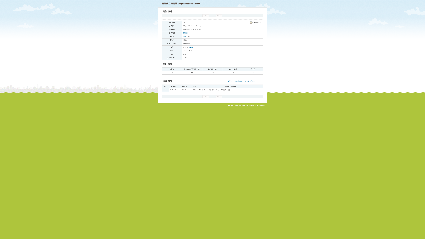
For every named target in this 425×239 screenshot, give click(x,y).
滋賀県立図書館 (181, 3)
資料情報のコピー (257, 22)
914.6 (191, 47)
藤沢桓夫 (185, 33)
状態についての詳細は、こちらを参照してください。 (245, 81)
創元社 (185, 36)
